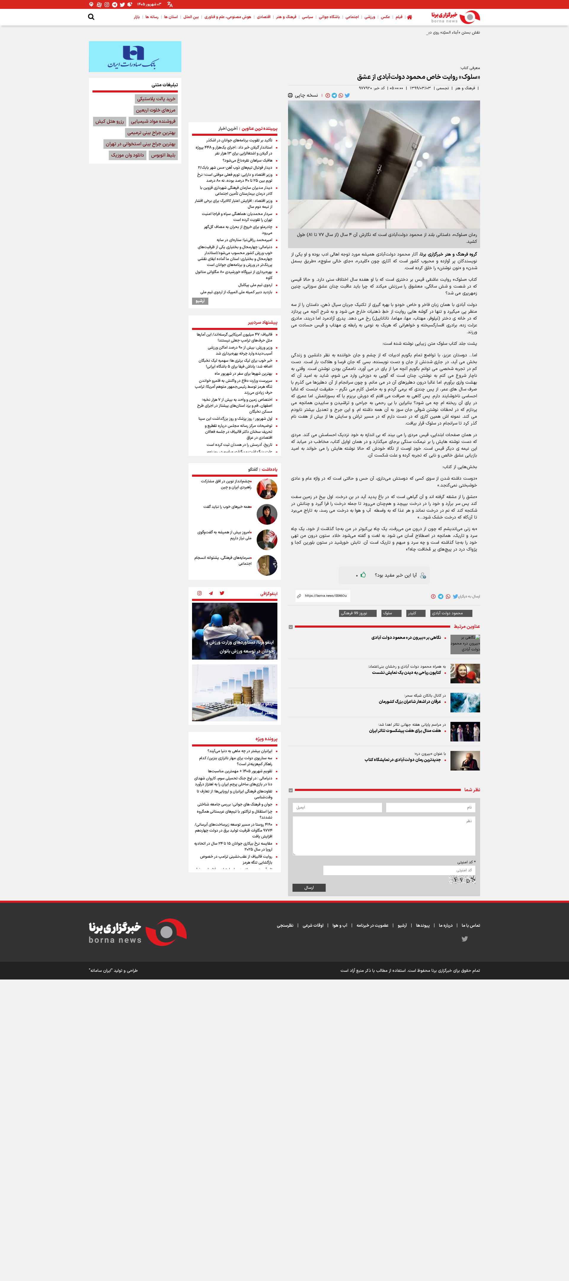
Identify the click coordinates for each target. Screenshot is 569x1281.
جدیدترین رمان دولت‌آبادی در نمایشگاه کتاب (403, 760)
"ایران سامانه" (101, 971)
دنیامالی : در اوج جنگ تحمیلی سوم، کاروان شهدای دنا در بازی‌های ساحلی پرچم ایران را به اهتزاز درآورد (233, 781)
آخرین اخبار (228, 129)
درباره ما (446, 926)
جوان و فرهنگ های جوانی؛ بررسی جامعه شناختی (234, 805)
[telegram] (333, 95)
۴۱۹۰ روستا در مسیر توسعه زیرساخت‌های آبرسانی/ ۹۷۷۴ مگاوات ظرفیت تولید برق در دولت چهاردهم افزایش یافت (233, 831)
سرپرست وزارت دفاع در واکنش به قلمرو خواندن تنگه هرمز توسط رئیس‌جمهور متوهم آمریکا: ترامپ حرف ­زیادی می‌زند (233, 387)
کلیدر (412, 613)
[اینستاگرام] (107, 5)
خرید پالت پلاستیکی (156, 99)
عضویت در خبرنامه (373, 926)
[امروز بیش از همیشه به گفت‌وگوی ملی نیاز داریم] (267, 539)
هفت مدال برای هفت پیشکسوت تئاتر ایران (405, 731)
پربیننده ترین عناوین (259, 129)
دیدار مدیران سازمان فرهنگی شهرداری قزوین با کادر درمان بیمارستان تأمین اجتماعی (236, 191)
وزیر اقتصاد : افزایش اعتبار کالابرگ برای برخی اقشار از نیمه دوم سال (233, 204)
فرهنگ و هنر (465, 88)
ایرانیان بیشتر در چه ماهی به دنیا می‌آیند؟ (239, 751)
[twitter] (346, 95)
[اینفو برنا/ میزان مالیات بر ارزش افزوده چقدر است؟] (234, 692)
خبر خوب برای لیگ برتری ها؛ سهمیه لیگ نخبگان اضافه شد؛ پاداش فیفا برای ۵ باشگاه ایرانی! (235, 364)
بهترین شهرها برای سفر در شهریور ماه (243, 374)
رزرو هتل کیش (109, 121)
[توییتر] (122, 5)
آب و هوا (340, 926)
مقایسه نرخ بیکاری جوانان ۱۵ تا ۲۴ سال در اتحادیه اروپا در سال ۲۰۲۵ (233, 847)
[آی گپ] (91, 5)
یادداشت (269, 470)
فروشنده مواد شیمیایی (153, 121)
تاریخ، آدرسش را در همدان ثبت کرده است (239, 445)
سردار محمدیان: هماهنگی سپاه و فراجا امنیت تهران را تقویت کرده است (237, 217)
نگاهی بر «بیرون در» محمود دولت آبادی (406, 638)
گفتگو (253, 470)
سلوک (387, 613)
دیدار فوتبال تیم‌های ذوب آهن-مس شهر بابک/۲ (235, 168)
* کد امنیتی (466, 862)
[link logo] (455, 17)
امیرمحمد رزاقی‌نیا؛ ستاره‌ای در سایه (244, 240)
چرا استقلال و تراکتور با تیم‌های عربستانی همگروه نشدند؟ (234, 815)
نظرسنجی (285, 926)
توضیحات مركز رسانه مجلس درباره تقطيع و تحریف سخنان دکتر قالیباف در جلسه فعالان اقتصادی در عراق (238, 432)
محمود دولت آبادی (447, 613)
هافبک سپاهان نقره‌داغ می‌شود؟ (247, 161)
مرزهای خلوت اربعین (155, 110)
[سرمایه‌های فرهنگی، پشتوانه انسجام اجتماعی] (267, 565)
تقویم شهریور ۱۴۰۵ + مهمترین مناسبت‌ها (240, 771)
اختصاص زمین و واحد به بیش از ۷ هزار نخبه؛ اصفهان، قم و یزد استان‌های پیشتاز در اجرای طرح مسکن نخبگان (234, 406)
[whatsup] (340, 95)
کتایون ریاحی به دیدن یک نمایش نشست (406, 673)
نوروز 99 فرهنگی (354, 613)
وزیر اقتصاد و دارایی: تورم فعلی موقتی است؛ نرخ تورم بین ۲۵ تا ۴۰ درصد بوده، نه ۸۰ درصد (234, 178)
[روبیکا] (130, 5)
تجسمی (442, 88)
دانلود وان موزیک (127, 155)
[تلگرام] (114, 5)
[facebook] (327, 95)
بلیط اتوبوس (163, 155)
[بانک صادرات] (135, 57)
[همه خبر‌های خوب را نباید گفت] (267, 514)
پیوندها (423, 926)
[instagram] (199, 594)
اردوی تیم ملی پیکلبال (255, 285)
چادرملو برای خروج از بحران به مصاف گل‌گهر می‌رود (238, 230)
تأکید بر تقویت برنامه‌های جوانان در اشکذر (239, 140)
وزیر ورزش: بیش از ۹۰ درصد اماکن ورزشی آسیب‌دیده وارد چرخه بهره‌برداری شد (240, 351)
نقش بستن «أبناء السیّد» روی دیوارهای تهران (444, 33)
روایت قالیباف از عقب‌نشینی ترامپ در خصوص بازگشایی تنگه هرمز (236, 860)
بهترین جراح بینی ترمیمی (151, 132)
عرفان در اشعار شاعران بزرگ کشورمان (410, 702)
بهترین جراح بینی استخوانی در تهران (140, 144)
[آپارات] (99, 5)
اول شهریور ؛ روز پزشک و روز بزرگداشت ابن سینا (235, 419)
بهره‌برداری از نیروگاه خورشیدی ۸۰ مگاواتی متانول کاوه (233, 275)
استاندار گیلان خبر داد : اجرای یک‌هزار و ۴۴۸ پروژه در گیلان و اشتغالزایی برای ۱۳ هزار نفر (234, 151)
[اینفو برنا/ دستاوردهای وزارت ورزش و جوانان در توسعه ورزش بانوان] (234, 631)
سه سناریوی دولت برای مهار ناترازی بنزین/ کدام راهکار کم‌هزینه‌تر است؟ (235, 761)
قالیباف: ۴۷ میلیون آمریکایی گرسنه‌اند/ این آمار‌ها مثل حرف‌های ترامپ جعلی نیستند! (234, 338)
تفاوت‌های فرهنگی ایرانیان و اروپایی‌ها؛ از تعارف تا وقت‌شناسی (234, 794)
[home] (409, 17)
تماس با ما (471, 926)
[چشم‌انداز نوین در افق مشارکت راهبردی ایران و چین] (267, 488)
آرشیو (200, 301)
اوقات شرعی (313, 926)
